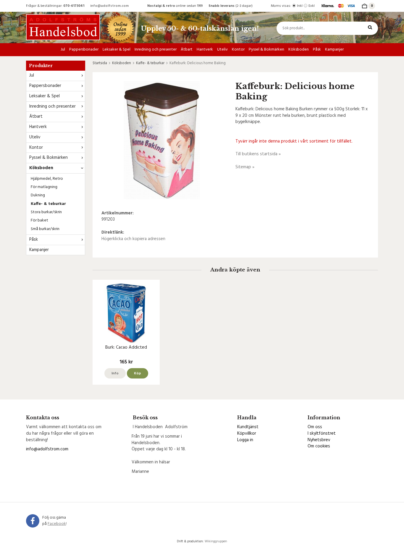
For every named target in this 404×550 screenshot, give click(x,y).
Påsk (317, 49)
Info (115, 373)
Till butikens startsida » (258, 154)
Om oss (315, 427)
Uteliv (222, 49)
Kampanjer (334, 49)
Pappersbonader (83, 49)
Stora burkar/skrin (46, 212)
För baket (39, 220)
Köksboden (298, 49)
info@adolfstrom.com (109, 6)
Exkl (311, 6)
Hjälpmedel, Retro (47, 178)
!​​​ (57, 523)
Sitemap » (244, 167)
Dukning (38, 195)
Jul (63, 49)
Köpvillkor (246, 433)
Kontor (238, 49)
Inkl (300, 6)
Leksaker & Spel (116, 49)
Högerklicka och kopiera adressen (133, 238)
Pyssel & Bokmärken (266, 49)
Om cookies (319, 446)
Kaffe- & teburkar (48, 203)
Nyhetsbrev (319, 440)
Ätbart (187, 49)
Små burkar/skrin (45, 229)
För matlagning (44, 187)
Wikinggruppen (216, 541)
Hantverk (205, 49)
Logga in (245, 440)
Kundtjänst (247, 427)
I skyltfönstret (322, 433)
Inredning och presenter (156, 49)
